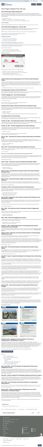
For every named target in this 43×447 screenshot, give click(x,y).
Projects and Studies (21, 409)
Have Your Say (5, 432)
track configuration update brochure (11, 71)
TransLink (6, 360)
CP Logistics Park (24, 91)
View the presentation (4, 151)
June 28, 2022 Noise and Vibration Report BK (10, 38)
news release (9, 18)
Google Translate (25, 438)
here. (11, 167)
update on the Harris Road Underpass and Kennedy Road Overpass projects (20, 250)
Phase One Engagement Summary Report (14, 222)
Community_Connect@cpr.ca (18, 74)
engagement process (25, 369)
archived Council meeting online (11, 223)
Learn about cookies (21, 445)
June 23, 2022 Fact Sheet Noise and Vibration (10, 39)
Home (2, 409)
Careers (4, 430)
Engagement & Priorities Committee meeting (13, 20)
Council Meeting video (9, 19)
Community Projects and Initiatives (10, 409)
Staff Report (8, 112)
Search (38, 4)
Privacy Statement (19, 438)
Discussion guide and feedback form (12, 357)
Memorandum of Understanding (19, 235)
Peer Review (5, 113)
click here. (14, 253)
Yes (32, 412)
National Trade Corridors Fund (35, 395)
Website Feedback (6, 438)
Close (40, 445)
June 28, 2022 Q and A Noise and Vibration (9, 40)
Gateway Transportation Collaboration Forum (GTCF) (17, 392)
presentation (23, 19)
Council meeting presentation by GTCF (10, 399)
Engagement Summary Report (7, 351)
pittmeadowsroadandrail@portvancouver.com (10, 34)
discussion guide (7, 31)
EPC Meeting (8, 100)
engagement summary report (16, 31)
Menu (33, 4)
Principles (18, 385)
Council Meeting (8, 111)
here (4, 85)
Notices (4, 434)
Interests (22, 385)
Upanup (8, 442)
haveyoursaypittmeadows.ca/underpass (31, 24)
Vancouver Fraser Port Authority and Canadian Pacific (13, 361)
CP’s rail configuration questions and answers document (13, 72)
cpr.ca (18, 73)
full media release (7, 176)
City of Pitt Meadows (8, 359)
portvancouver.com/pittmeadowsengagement (29, 31)
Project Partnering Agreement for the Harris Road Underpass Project (23, 87)
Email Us (5, 425)
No (38, 412)
